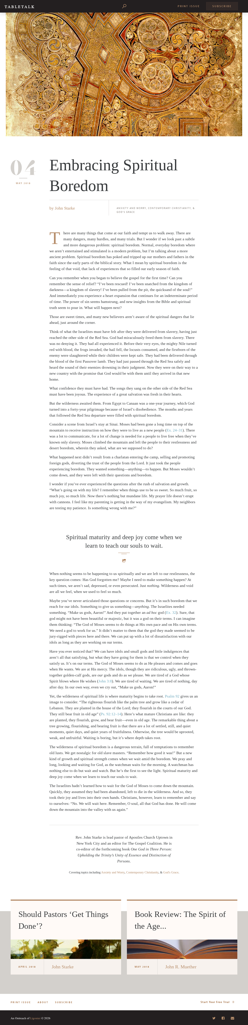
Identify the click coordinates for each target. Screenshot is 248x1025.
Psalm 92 (172, 696)
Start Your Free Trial (215, 1002)
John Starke (65, 208)
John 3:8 (105, 681)
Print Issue (189, 6)
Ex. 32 (171, 612)
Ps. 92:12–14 (111, 714)
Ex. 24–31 (175, 430)
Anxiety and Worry (131, 208)
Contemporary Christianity (169, 208)
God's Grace (126, 212)
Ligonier (35, 1018)
